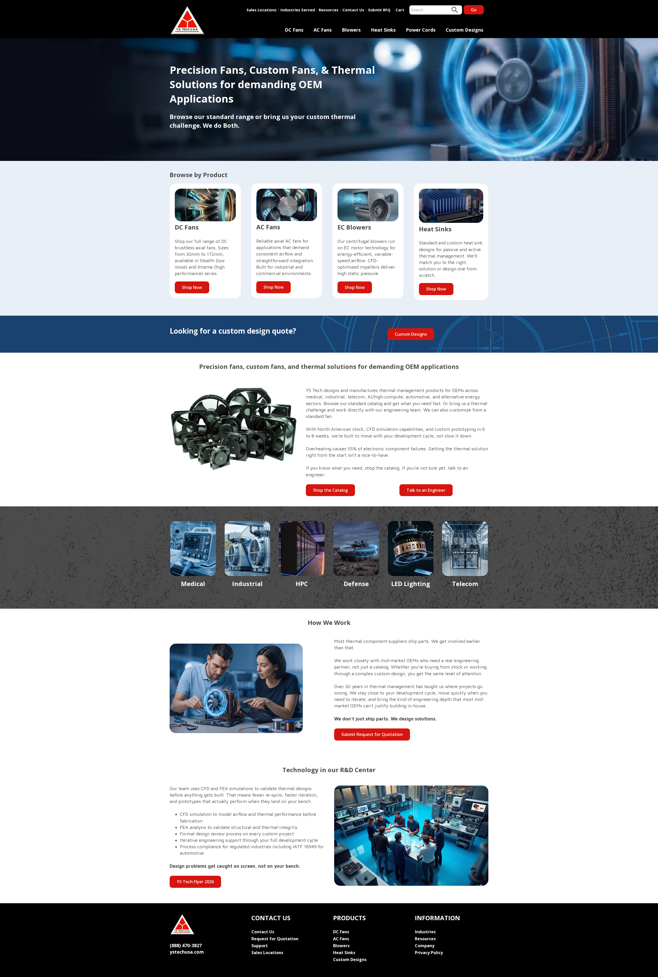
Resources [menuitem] (425, 939)
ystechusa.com (187, 952)
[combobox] (435, 10)
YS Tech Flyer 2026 (195, 881)
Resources (329, 9)
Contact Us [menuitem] (262, 932)
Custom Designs (411, 334)
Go (474, 10)
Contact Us (353, 9)
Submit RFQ (379, 9)
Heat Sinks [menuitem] (383, 30)
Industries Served (297, 9)
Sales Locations (261, 9)
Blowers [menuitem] (351, 30)
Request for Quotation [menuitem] (274, 939)
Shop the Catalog (330, 490)
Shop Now (192, 287)
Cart (400, 9)
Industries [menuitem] (425, 932)
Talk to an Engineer (426, 490)
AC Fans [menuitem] (323, 30)
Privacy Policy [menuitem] (429, 952)
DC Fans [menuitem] (294, 30)
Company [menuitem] (424, 945)
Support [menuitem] (259, 945)
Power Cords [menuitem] (420, 30)
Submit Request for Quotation (372, 734)
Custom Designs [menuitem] (464, 30)
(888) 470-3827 (186, 945)
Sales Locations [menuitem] (267, 952)
